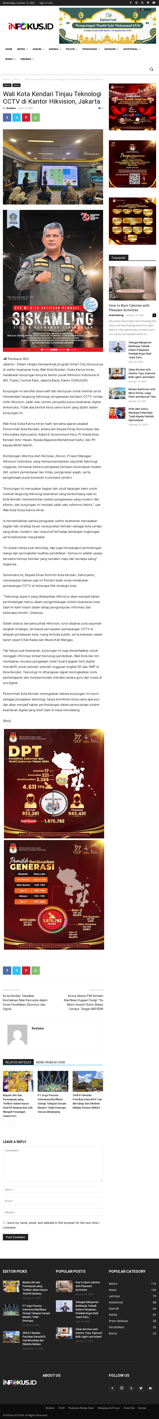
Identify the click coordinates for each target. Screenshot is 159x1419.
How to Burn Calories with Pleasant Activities (88, 1286)
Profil (62, 1408)
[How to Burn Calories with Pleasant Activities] (132, 283)
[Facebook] (130, 3)
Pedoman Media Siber (81, 1408)
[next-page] (12, 1124)
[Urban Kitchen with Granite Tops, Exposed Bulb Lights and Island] (117, 373)
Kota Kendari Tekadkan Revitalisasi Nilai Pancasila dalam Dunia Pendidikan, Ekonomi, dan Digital (25, 1002)
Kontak (142, 1408)
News (16, 85)
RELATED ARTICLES (18, 1062)
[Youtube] (153, 3)
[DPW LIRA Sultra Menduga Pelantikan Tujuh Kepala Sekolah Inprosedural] (117, 413)
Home (6, 79)
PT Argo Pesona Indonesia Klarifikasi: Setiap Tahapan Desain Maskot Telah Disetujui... (36, 1313)
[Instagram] (136, 3)
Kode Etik (129, 1408)
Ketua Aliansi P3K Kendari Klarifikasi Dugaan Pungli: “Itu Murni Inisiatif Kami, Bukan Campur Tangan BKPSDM (83, 1002)
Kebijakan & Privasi (109, 1408)
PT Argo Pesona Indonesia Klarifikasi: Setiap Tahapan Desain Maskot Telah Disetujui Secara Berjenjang (52, 1103)
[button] (151, 69)
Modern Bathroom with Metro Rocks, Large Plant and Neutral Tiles (142, 393)
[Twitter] (142, 3)
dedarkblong (116, 315)
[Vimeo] (148, 3)
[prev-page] (5, 1124)
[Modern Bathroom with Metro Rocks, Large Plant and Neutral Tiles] (117, 393)
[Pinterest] (26, 117)
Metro (17, 79)
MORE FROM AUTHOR (50, 1062)
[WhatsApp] (35, 117)
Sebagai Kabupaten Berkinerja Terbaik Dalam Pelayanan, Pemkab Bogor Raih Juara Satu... (140, 350)
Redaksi (11, 108)
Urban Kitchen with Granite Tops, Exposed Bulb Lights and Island (142, 373)
